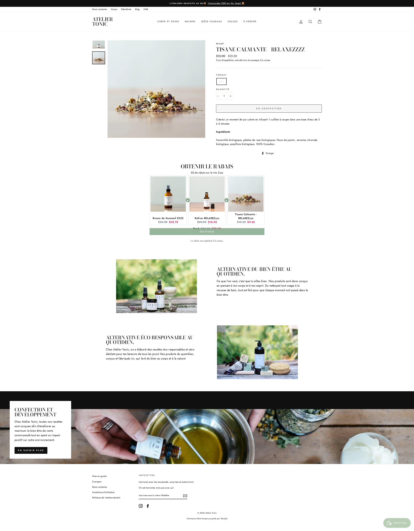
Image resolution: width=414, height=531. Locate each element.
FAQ (146, 9)
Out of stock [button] (207, 233)
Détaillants (126, 9)
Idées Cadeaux (211, 21)
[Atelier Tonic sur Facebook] (148, 506)
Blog (137, 9)
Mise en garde (99, 476)
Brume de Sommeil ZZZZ (168, 218)
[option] (207, 3)
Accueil (220, 43)
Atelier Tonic (102, 21)
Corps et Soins (168, 21)
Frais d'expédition (225, 60)
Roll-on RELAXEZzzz (207, 218)
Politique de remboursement (106, 497)
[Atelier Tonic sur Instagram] (141, 506)
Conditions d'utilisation (103, 492)
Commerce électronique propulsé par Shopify (207, 518)
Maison (190, 21)
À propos (250, 21)
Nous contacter (99, 9)
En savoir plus (31, 450)
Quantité (223, 89)
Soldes (233, 21)
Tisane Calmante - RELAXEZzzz (246, 216)
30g (221, 81)
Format (221, 75)
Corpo (114, 9)
